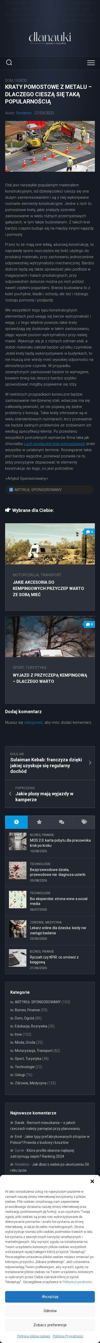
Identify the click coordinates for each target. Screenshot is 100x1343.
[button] (92, 1181)
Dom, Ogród (16, 81)
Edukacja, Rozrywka (31, 1026)
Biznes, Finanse (42, 835)
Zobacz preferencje (50, 1325)
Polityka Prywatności (68, 1336)
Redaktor (24, 113)
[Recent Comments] (61, 822)
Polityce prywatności (77, 1282)
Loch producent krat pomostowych (54, 443)
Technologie (40, 864)
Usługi (20, 1075)
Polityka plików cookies (33, 1336)
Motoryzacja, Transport (37, 575)
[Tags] (84, 822)
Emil (18, 1137)
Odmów (50, 1311)
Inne (18, 1034)
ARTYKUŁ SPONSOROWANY (38, 1002)
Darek (19, 1123)
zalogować (33, 722)
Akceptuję (50, 1296)
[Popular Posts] (39, 822)
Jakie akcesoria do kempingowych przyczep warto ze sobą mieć (48, 588)
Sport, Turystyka (29, 668)
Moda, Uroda (25, 1042)
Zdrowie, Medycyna (46, 922)
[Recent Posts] (16, 822)
